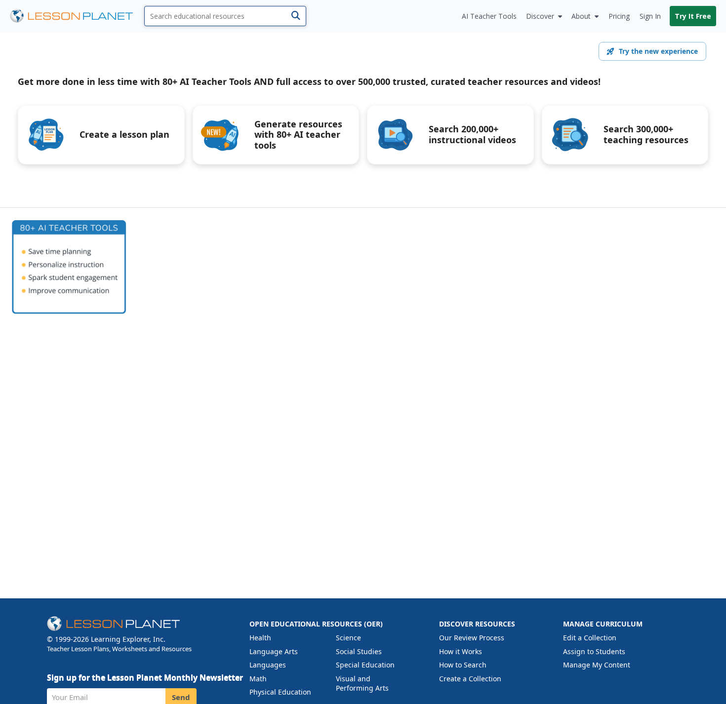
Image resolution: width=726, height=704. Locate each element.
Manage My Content (596, 664)
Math (258, 678)
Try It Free (693, 16)
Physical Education (280, 692)
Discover (540, 16)
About (581, 16)
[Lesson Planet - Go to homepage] (77, 16)
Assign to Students (594, 651)
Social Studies (359, 651)
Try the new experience (658, 51)
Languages (267, 664)
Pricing (619, 16)
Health (260, 637)
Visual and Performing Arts (362, 683)
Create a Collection (470, 678)
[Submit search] (295, 16)
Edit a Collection (589, 637)
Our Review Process (471, 637)
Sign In (650, 16)
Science (348, 637)
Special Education (365, 664)
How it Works (460, 651)
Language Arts (273, 651)
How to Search (462, 664)
